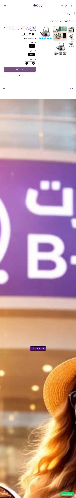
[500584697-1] (60, 33)
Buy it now (19, 75)
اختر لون (33, 42)
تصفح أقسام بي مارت (38, 348)
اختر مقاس (33, 51)
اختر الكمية (33, 59)
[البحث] (71, 6)
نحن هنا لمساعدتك (67, 494)
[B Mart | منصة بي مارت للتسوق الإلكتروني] (38, 5)
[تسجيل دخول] (66, 6)
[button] (4, 5)
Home (71, 21)
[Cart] (62, 6)
